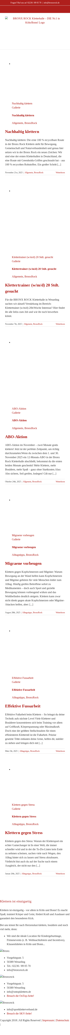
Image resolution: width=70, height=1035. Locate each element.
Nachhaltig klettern (22, 103)
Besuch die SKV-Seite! (19, 1013)
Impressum (48, 1020)
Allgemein (17, 123)
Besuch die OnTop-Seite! (20, 995)
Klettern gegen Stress (23, 804)
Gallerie (16, 107)
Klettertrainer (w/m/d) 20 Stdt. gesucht (32, 257)
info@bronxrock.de (51, 3)
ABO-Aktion (19, 408)
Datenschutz (62, 1020)
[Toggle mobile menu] (35, 34)
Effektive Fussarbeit (22, 677)
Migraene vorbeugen (23, 535)
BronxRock (30, 123)
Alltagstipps (18, 554)
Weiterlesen (60, 172)
